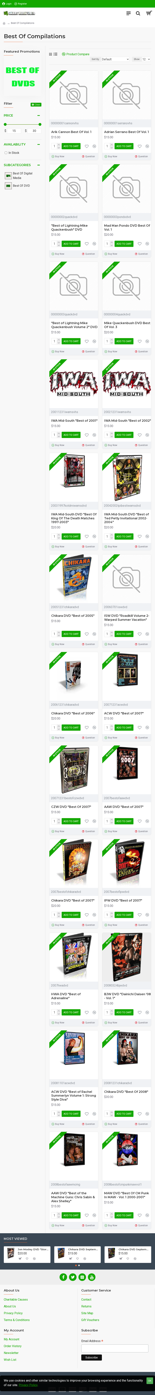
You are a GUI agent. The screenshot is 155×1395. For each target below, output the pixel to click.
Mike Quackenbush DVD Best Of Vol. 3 (127, 325)
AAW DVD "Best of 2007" (123, 807)
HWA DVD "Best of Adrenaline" (66, 996)
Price (8, 115)
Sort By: (96, 59)
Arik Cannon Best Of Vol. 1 (71, 132)
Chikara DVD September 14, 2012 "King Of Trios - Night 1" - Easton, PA (83, 1249)
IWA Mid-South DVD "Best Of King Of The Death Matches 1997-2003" (74, 518)
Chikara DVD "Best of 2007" (73, 900)
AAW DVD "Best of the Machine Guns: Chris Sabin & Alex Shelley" (73, 1197)
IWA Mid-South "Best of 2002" (127, 420)
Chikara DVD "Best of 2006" (73, 713)
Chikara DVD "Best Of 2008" (126, 1092)
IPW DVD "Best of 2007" (123, 900)
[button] (76, 1265)
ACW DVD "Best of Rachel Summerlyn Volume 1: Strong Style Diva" (73, 1096)
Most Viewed (15, 1239)
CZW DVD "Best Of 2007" (71, 807)
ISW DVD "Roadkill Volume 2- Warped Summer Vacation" (126, 618)
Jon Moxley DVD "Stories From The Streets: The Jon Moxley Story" (33, 1249)
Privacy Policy (28, 1385)
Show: (137, 59)
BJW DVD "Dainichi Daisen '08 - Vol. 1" (127, 996)
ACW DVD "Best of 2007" (124, 713)
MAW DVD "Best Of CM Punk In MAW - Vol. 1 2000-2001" (126, 1195)
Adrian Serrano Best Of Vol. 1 (126, 132)
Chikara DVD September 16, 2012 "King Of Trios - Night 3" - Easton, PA (134, 1249)
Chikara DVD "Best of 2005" (73, 616)
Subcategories (17, 165)
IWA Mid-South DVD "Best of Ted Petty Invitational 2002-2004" (126, 518)
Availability (15, 144)
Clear (37, 104)
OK (149, 1380)
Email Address (92, 1341)
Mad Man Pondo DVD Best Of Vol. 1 (127, 227)
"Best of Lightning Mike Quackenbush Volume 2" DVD (74, 325)
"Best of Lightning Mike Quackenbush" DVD (69, 227)
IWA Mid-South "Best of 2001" (74, 420)
